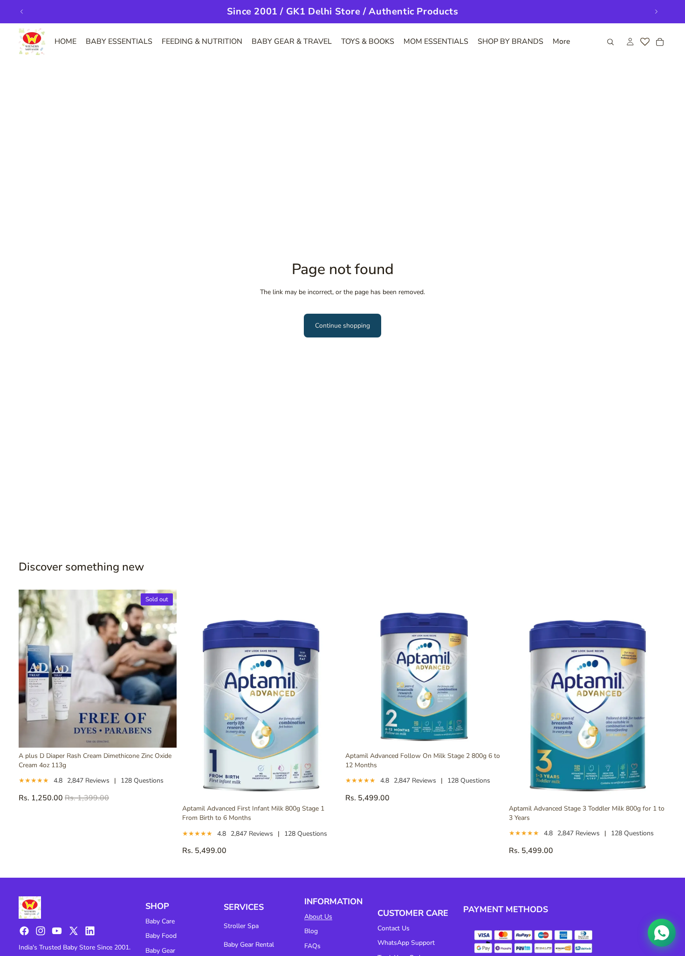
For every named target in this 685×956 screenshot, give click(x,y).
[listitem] (561, 41)
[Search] (610, 42)
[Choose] (325, 786)
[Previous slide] (22, 11)
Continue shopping (342, 325)
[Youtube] (56, 930)
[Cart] (660, 42)
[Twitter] (73, 930)
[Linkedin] (90, 930)
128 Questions (142, 780)
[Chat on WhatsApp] (662, 933)
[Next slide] (656, 11)
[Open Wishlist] (645, 42)
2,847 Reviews (88, 780)
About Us (318, 916)
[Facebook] (24, 930)
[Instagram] (40, 930)
